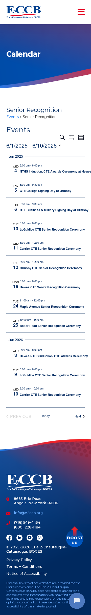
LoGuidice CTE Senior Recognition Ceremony (52, 229)
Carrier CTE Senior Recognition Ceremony (50, 248)
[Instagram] (40, 538)
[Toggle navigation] (80, 12)
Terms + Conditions (24, 566)
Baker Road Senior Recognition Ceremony (50, 325)
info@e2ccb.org (28, 513)
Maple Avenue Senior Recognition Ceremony (52, 306)
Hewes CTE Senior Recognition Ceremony (50, 287)
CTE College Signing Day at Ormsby (45, 190)
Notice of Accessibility (26, 573)
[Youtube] (30, 538)
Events (12, 117)
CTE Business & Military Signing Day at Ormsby (54, 210)
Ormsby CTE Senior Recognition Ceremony (51, 268)
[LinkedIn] (19, 538)
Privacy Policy (19, 559)
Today (45, 416)
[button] (74, 538)
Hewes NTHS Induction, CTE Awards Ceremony (54, 356)
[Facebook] (9, 538)
